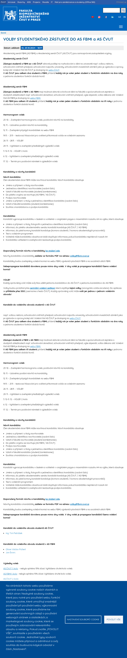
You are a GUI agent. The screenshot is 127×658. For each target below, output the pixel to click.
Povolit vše (114, 619)
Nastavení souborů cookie (83, 619)
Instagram (99, 17)
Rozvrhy (21, 2)
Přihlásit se (121, 2)
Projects (36, 2)
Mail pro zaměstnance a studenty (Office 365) (75, 2)
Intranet (11, 2)
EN (125, 17)
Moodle (45, 2)
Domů (3, 33)
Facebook (106, 17)
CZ (119, 17)
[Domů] (25, 13)
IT (52, 2)
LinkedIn (112, 17)
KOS (29, 2)
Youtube (92, 17)
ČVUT (3, 2)
